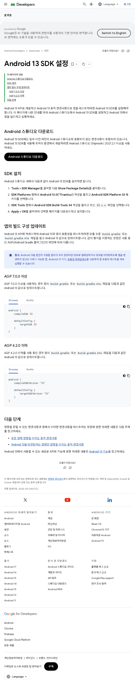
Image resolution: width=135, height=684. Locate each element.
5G (49, 546)
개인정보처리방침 (57, 540)
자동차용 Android (100, 535)
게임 (50, 518)
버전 (46, 50)
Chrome (8, 628)
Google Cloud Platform (17, 639)
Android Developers (14, 50)
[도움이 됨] (123, 51)
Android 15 (10, 578)
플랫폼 (8, 15)
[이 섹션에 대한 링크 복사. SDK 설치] (24, 174)
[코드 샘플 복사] (128, 306)
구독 (51, 666)
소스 (6, 535)
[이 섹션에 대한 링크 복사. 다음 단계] (24, 420)
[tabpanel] (67, 320)
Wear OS (96, 524)
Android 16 (10, 572)
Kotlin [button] (30, 300)
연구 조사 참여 (98, 583)
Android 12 (10, 594)
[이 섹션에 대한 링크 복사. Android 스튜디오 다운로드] (57, 132)
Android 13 (10, 589)
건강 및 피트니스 (56, 529)
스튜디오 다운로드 (57, 583)
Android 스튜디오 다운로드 (25, 157)
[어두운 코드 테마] (124, 306)
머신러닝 (52, 524)
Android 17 (10, 566)
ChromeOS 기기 (100, 529)
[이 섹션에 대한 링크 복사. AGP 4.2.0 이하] (30, 346)
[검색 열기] (84, 4)
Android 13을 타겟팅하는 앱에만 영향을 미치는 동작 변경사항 (47, 444)
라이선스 (30, 658)
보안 (6, 529)
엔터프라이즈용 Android (17, 524)
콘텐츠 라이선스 (55, 478)
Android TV (97, 540)
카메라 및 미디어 (56, 535)
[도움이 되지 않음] (128, 51)
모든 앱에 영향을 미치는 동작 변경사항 (34, 438)
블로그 (7, 546)
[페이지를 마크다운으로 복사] (84, 64)
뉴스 (6, 540)
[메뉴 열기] (5, 4)
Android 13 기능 (98, 451)
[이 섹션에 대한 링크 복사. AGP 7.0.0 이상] (30, 277)
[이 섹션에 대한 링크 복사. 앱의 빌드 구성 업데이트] (49, 227)
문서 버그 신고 (98, 572)
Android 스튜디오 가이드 (61, 566)
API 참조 (52, 578)
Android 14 (10, 583)
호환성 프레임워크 (77, 259)
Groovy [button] (13, 300)
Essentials (34, 50)
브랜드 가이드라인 (48, 658)
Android (8, 518)
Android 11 (10, 600)
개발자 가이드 (55, 572)
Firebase (9, 634)
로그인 (127, 4)
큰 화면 (95, 518)
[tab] (13, 300)
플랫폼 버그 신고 (99, 566)
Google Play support (102, 578)
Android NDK (55, 589)
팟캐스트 (8, 552)
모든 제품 (9, 645)
